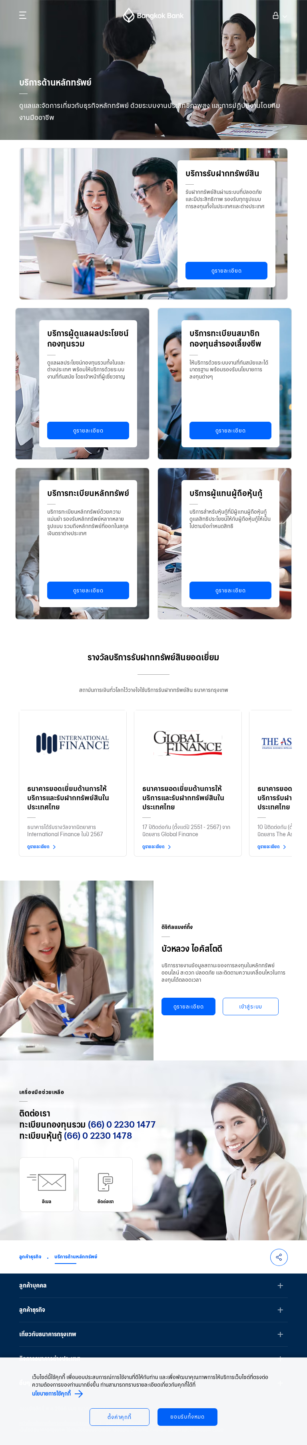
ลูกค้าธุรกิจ (30, 1257)
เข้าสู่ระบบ (279, 14)
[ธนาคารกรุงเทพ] (153, 15)
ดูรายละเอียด (226, 270)
